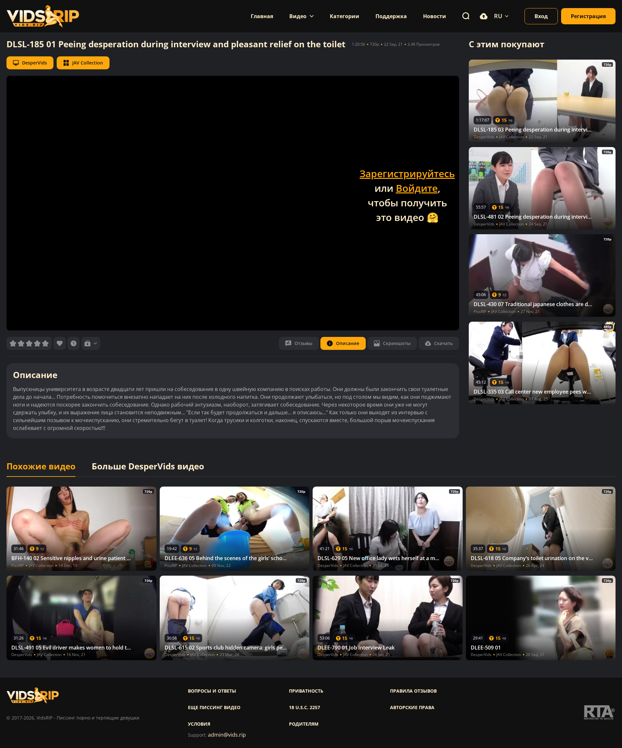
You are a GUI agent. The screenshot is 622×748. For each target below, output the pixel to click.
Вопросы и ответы (212, 691)
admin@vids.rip (227, 734)
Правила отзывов (413, 691)
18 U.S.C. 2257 (304, 707)
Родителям (303, 724)
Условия (199, 724)
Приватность (306, 691)
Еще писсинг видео (214, 707)
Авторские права (412, 707)
